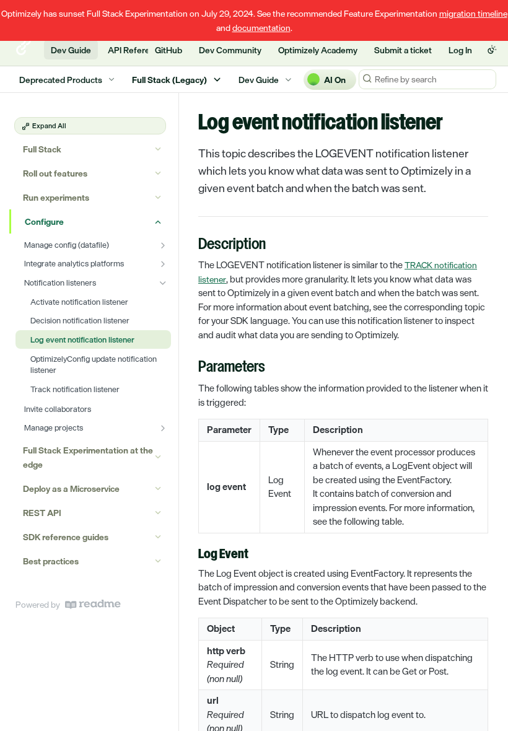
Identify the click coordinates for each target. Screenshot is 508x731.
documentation (261, 27)
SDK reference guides (65, 537)
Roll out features (55, 173)
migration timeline (473, 13)
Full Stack (42, 149)
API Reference (136, 50)
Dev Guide (71, 50)
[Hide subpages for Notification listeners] (163, 283)
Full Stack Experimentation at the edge (88, 457)
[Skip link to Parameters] (190, 368)
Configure (44, 221)
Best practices (51, 561)
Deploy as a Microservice (71, 488)
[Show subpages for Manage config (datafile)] (163, 245)
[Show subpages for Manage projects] (163, 428)
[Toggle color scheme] (492, 49)
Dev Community (230, 50)
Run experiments (56, 197)
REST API (42, 513)
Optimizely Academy (317, 50)
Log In (460, 50)
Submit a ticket (403, 50)
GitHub (168, 50)
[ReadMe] (93, 604)
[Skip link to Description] (190, 245)
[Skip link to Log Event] (190, 554)
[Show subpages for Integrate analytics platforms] (163, 264)
